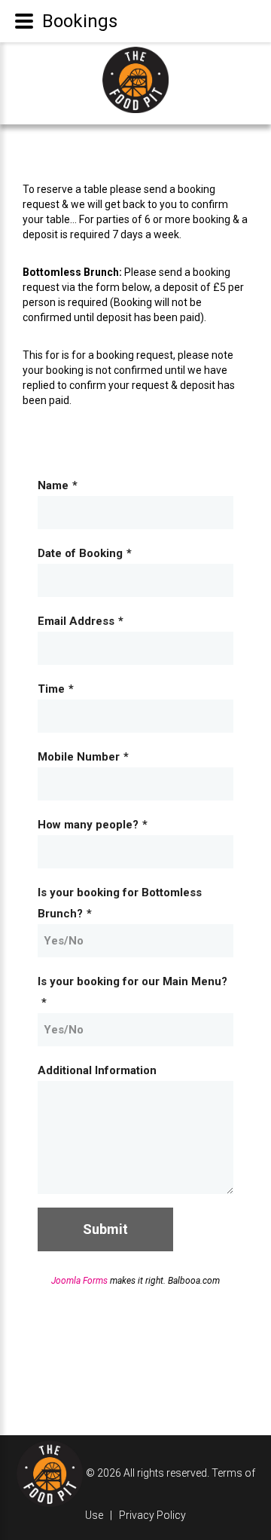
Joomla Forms (79, 1280)
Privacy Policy (152, 1515)
